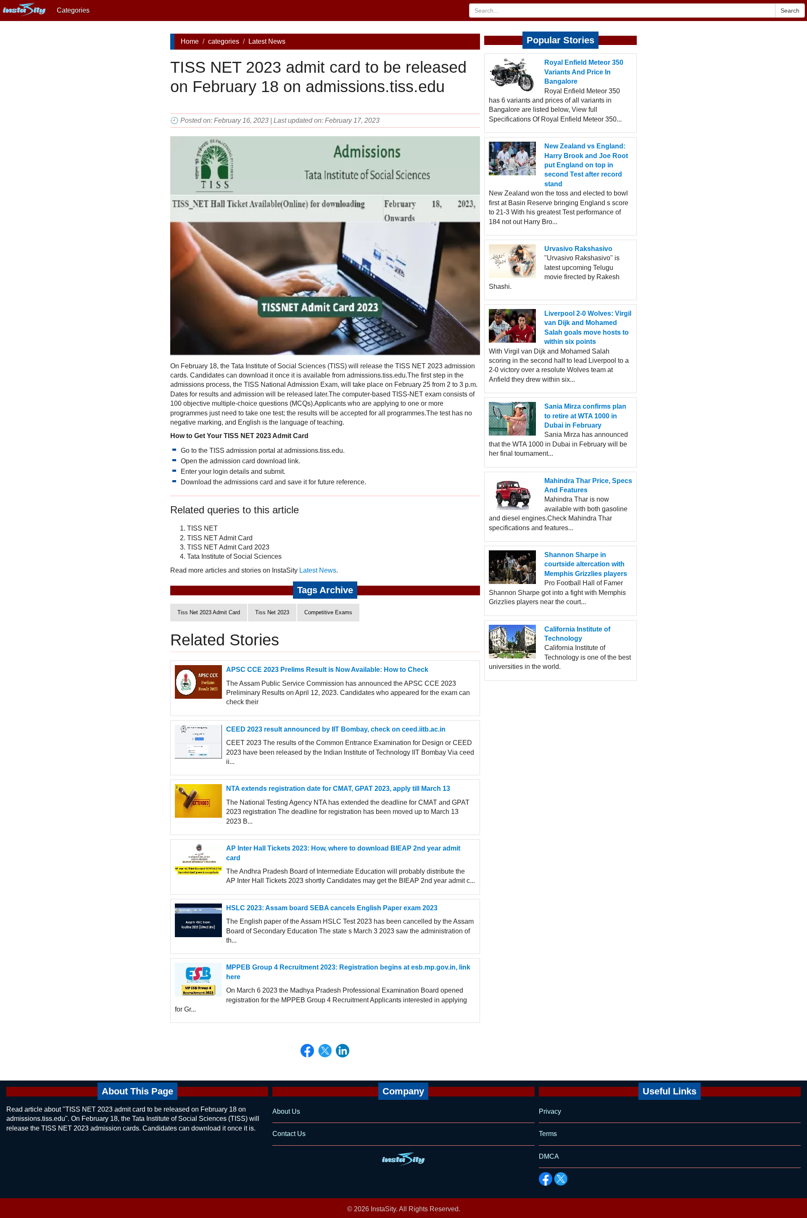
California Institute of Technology (577, 634)
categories (223, 41)
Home (190, 41)
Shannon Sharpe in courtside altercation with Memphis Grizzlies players (585, 564)
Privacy (550, 1111)
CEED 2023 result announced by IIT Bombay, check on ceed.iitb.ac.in (336, 729)
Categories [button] (73, 10)
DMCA (549, 1156)
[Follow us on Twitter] (560, 1179)
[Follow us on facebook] (545, 1179)
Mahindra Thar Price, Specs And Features (588, 485)
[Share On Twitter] (325, 1050)
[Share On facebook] (307, 1050)
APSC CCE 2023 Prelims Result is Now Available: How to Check (327, 669)
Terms (548, 1133)
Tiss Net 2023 (272, 612)
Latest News (266, 41)
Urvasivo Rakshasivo (578, 248)
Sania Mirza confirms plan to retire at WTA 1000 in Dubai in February (585, 416)
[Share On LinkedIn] (342, 1050)
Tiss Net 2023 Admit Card (208, 612)
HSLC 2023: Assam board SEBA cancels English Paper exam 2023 (332, 908)
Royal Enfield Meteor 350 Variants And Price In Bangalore (583, 72)
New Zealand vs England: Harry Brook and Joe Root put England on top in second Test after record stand (586, 165)
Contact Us (289, 1133)
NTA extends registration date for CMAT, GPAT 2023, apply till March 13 (338, 788)
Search (790, 10)
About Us (286, 1111)
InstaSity (383, 1209)
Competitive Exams (328, 612)
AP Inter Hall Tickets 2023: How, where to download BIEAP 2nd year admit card (343, 853)
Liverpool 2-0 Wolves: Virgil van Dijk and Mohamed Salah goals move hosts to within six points (587, 327)
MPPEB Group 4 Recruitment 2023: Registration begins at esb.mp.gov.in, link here (348, 972)
